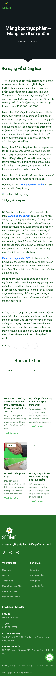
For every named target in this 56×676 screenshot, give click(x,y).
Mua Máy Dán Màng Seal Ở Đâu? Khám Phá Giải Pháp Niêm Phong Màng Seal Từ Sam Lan (15, 405)
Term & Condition (45, 665)
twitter (26, 346)
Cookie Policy (25, 665)
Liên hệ (5, 575)
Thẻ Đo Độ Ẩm (37, 586)
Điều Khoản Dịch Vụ (11, 596)
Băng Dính (35, 570)
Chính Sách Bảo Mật (12, 586)
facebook (16, 346)
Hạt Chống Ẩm (37, 575)
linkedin (35, 346)
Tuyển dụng (7, 580)
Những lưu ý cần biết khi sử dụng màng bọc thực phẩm (39, 476)
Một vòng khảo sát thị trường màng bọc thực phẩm (40, 401)
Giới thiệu (6, 570)
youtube (17, 552)
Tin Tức (33, 41)
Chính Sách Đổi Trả (11, 591)
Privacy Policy (8, 665)
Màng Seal (35, 580)
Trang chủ (21, 41)
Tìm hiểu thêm (11, 433)
